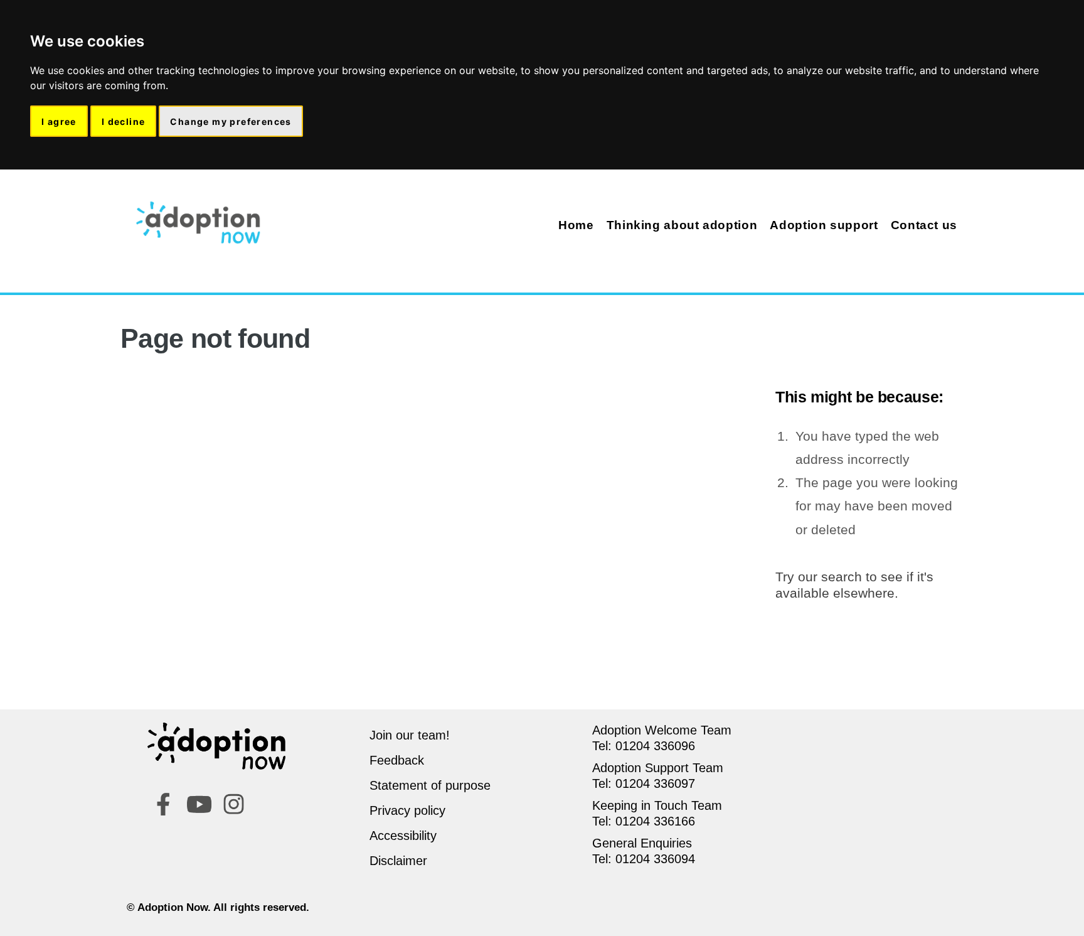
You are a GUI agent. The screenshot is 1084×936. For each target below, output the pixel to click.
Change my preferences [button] (230, 121)
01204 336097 (655, 783)
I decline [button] (124, 121)
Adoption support (824, 225)
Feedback (396, 760)
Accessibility (403, 835)
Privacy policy (407, 810)
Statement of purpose (430, 785)
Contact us (924, 225)
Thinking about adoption (682, 225)
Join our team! (409, 735)
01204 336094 (655, 859)
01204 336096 (655, 746)
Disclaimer (398, 861)
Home (576, 225)
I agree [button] (59, 121)
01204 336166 (655, 821)
